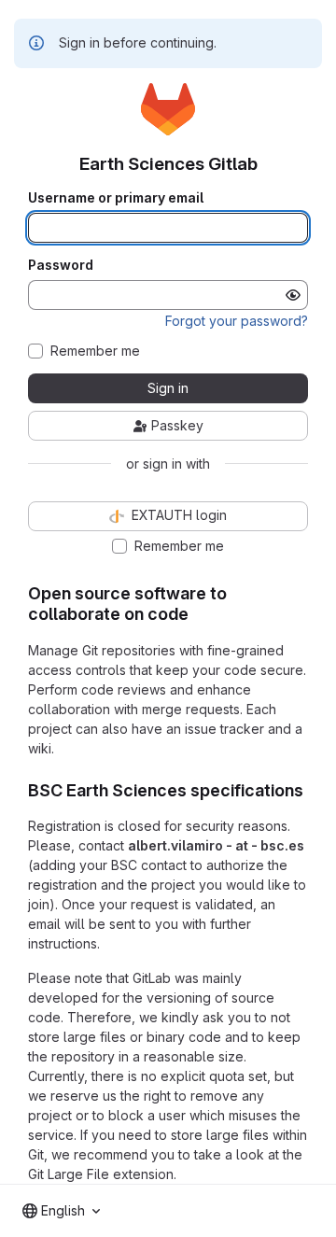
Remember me (95, 351)
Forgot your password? (236, 321)
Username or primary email (115, 197)
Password (60, 265)
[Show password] (293, 295)
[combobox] (61, 1211)
